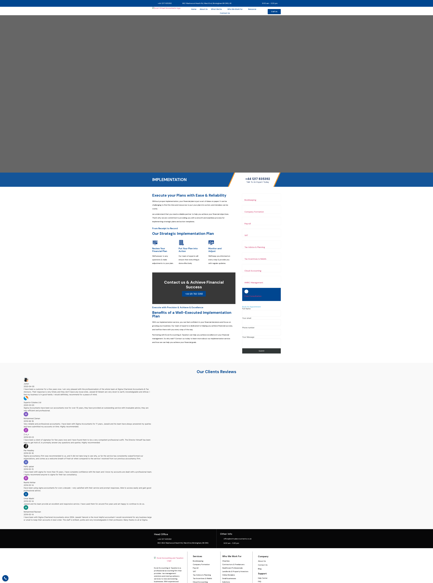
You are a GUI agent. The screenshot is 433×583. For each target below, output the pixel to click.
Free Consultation (252, 296)
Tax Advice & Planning (254, 247)
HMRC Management (253, 282)
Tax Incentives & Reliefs (255, 259)
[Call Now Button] (5, 578)
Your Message (248, 337)
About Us (204, 9)
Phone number (248, 328)
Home (193, 9)
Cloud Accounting (252, 270)
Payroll (247, 223)
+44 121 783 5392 (194, 293)
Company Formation (254, 211)
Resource (252, 9)
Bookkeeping (250, 200)
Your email (246, 318)
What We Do (216, 9)
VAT (246, 235)
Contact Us (225, 13)
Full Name (246, 309)
